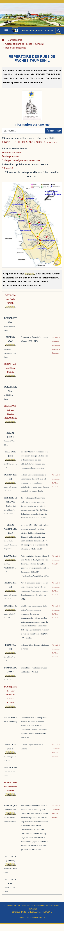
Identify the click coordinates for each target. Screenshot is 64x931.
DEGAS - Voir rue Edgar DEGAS (10, 368)
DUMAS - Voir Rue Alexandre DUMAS (10, 786)
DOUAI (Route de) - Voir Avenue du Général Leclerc (10, 695)
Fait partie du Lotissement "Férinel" (56, 560)
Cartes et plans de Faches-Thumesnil (24, 43)
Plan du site (31, 917)
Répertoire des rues (15, 47)
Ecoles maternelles (12, 152)
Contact (22, 917)
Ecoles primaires (10, 156)
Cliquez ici (7, 168)
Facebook (41, 917)
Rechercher (55, 130)
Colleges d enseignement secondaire (21, 160)
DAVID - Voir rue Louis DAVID (10, 299)
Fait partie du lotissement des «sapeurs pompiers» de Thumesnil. (56, 345)
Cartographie (15, 39)
